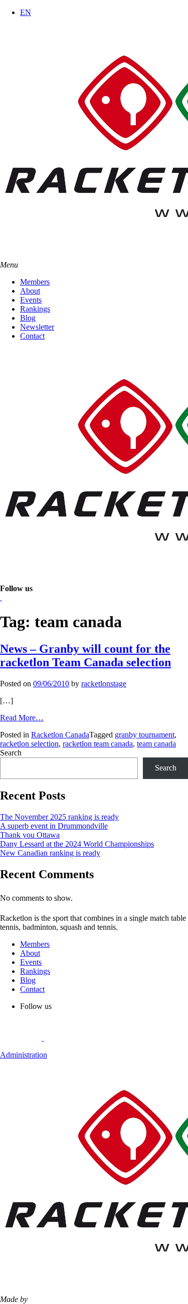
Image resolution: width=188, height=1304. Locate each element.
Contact (32, 336)
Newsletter (37, 327)
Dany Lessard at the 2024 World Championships (77, 844)
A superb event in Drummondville (54, 826)
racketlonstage (103, 683)
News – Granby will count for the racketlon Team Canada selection (85, 655)
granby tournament (144, 734)
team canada (156, 743)
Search (11, 752)
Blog (28, 318)
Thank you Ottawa (30, 835)
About (30, 291)
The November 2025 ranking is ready (59, 817)
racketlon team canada (98, 743)
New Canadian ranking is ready (50, 853)
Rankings (35, 309)
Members (35, 282)
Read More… (22, 717)
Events (31, 300)
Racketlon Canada (60, 734)
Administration (23, 1055)
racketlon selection (29, 743)
